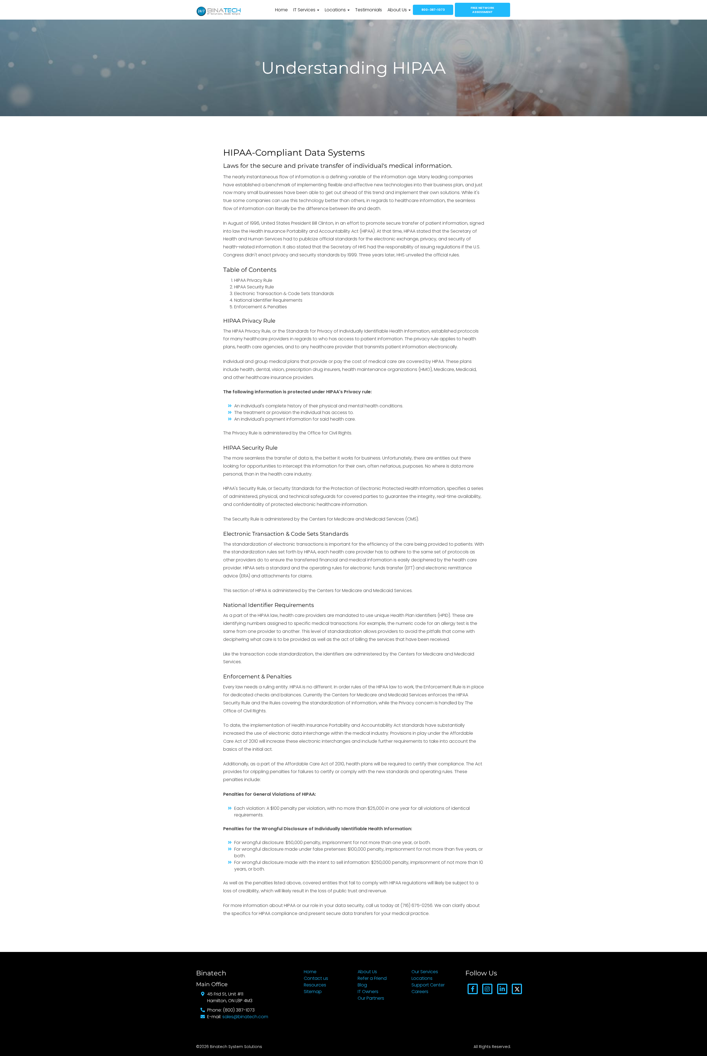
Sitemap (313, 991)
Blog (362, 985)
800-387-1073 (433, 9)
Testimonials (368, 10)
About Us (397, 10)
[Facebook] (472, 989)
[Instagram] (487, 989)
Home (281, 10)
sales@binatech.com (245, 1016)
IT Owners (368, 991)
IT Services (304, 10)
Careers (419, 991)
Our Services (424, 972)
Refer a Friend (372, 978)
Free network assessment (482, 10)
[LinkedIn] (502, 989)
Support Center (428, 985)
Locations (336, 10)
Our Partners (371, 998)
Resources (315, 985)
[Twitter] (517, 989)
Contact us (316, 978)
